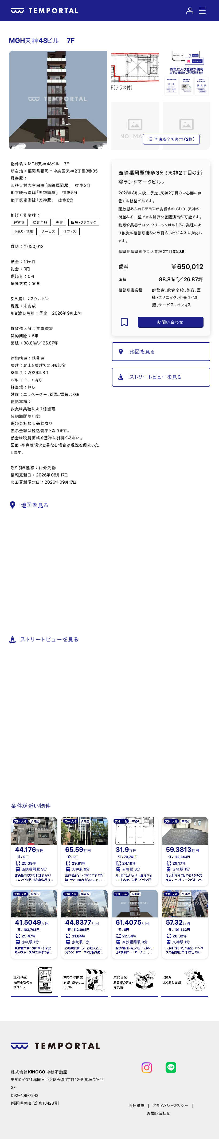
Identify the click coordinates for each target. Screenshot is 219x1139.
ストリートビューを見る (156, 377)
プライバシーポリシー (171, 1105)
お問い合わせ (171, 322)
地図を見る (142, 351)
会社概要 (137, 1105)
